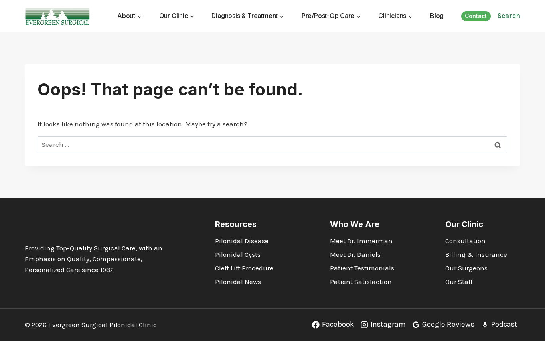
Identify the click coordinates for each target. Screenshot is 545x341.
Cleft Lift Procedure (244, 268)
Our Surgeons (466, 268)
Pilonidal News (238, 282)
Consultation (465, 241)
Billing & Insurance (476, 254)
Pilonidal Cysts (238, 254)
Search (509, 16)
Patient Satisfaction (361, 282)
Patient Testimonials (362, 268)
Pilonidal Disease (242, 241)
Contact (476, 16)
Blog (437, 16)
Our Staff (458, 282)
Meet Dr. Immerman (361, 241)
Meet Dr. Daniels (355, 254)
